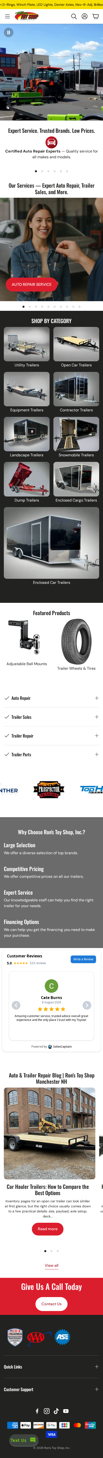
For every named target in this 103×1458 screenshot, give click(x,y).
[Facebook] (37, 1411)
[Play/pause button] (8, 32)
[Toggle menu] (7, 16)
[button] (74, 16)
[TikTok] (56, 1411)
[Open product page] (27, 344)
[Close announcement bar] (98, 3)
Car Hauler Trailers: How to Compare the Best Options (48, 1190)
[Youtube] (66, 1411)
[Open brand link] (59, 790)
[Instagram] (47, 1411)
